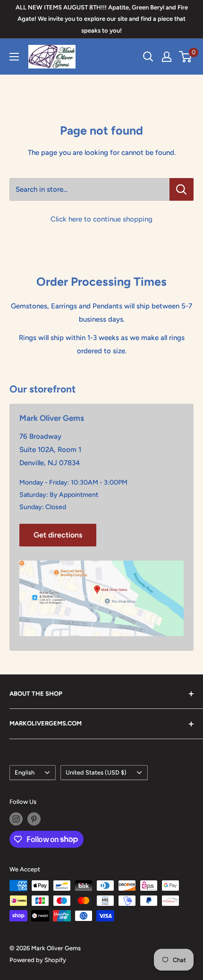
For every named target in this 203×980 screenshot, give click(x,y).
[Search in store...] (181, 189)
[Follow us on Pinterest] (34, 819)
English (24, 772)
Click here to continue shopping (101, 219)
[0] (186, 56)
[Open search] (148, 56)
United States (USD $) (96, 772)
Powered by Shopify (37, 959)
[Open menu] (14, 56)
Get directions (58, 534)
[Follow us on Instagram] (16, 819)
